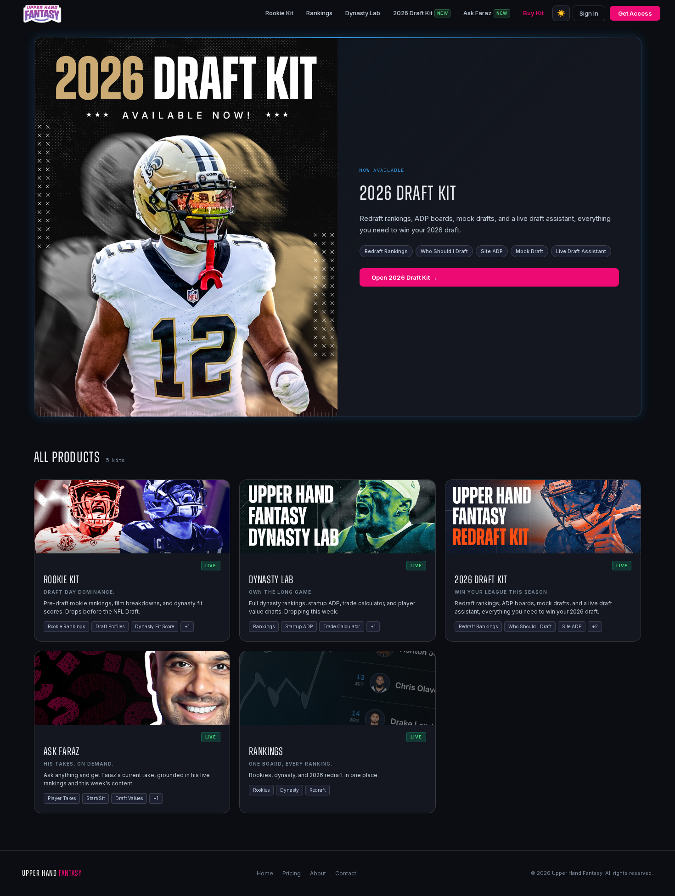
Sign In (588, 13)
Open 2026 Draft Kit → (404, 277)
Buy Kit (533, 13)
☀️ (561, 13)
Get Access (635, 13)
